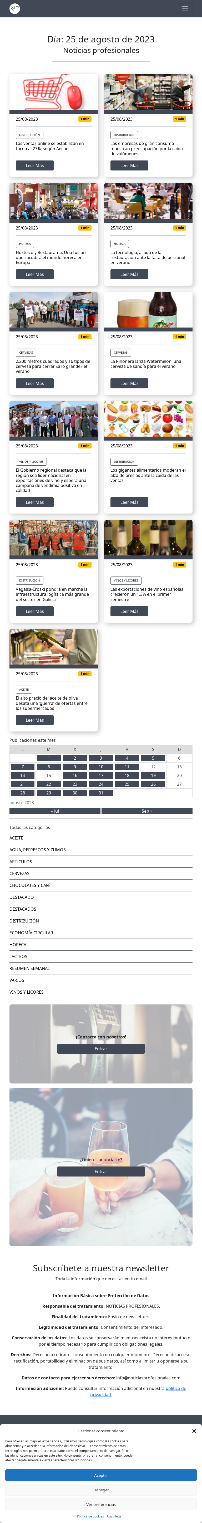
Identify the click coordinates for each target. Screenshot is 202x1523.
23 (75, 784)
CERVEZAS (26, 352)
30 (75, 793)
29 (48, 793)
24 (101, 784)
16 (75, 775)
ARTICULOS (20, 862)
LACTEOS (18, 956)
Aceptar (101, 1475)
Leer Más (35, 165)
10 (101, 767)
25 (127, 784)
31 (101, 793)
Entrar (101, 1049)
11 (127, 767)
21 (22, 784)
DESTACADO (21, 897)
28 (22, 793)
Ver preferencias (101, 1504)
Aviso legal (114, 1516)
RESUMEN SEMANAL (29, 968)
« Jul (55, 811)
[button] (194, 1430)
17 (101, 775)
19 (153, 775)
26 (153, 784)
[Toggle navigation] (185, 8)
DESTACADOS (22, 909)
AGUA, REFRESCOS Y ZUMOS (37, 850)
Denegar (101, 1489)
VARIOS (16, 980)
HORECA (25, 244)
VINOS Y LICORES (31, 461)
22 (48, 784)
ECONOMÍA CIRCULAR (31, 933)
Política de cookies (90, 1516)
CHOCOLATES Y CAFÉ (29, 885)
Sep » (147, 811)
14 (22, 775)
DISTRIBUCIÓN (29, 135)
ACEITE (24, 689)
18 (127, 775)
